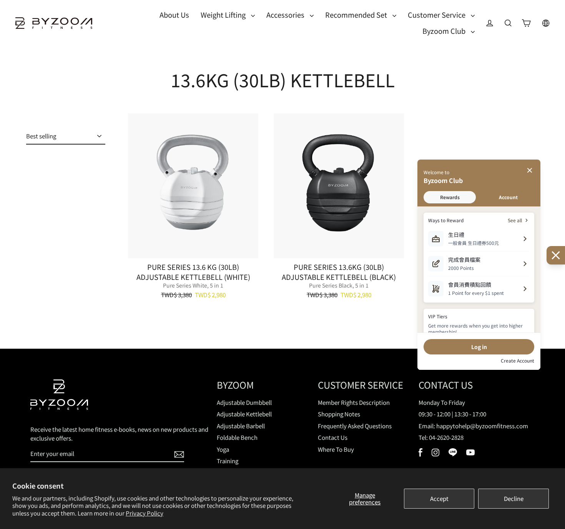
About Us (174, 15)
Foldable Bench (237, 437)
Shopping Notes (339, 414)
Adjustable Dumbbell (244, 402)
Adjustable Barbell (241, 426)
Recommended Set (357, 15)
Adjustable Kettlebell (244, 414)
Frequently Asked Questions (355, 426)
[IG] (435, 454)
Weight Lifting (224, 15)
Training (227, 461)
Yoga (223, 449)
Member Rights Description (354, 402)
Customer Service (437, 15)
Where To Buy (336, 449)
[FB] (420, 454)
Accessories (286, 15)
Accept (439, 498)
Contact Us (332, 437)
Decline (513, 498)
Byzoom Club (444, 31)
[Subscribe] (178, 454)
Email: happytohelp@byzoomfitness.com (473, 426)
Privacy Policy (144, 513)
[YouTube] (470, 453)
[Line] (453, 454)
